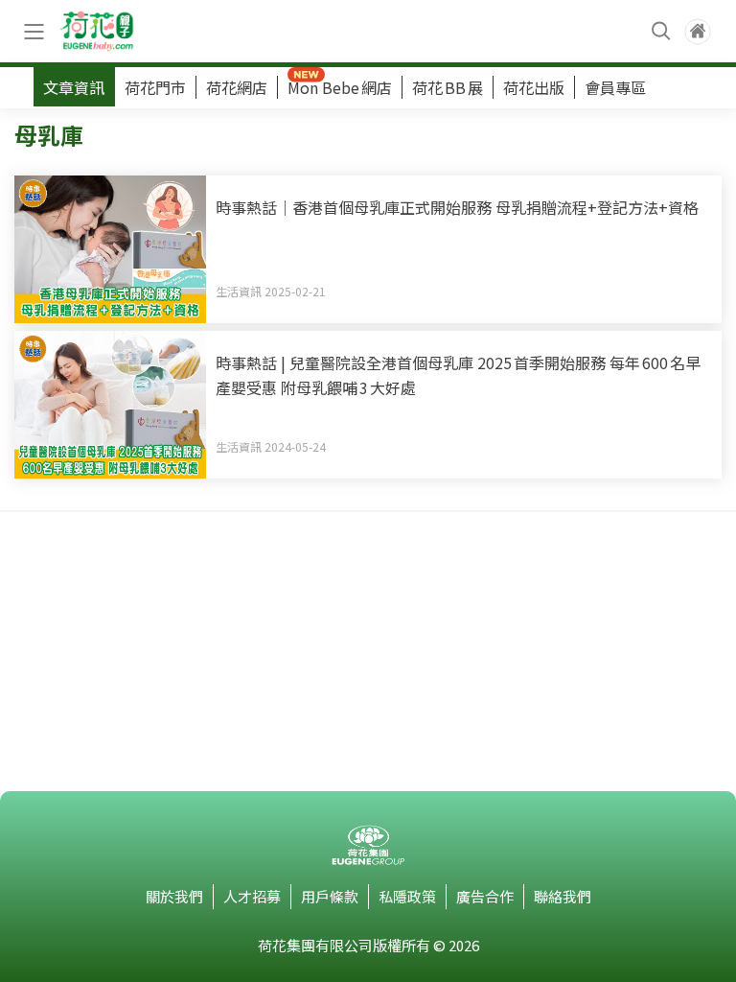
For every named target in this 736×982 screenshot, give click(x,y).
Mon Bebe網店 (340, 87)
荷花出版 (533, 87)
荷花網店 (236, 87)
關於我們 (174, 896)
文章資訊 (73, 87)
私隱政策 (407, 896)
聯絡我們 (562, 896)
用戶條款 (329, 896)
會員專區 (615, 87)
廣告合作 (485, 896)
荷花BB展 (447, 87)
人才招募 (252, 896)
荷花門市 (155, 87)
